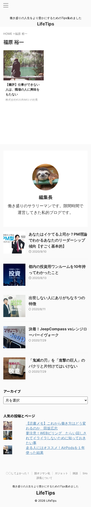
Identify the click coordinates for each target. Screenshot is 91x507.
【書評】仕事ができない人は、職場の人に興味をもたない (23, 89)
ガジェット (61, 473)
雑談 (75, 473)
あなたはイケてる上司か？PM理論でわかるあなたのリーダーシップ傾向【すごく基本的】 (58, 240)
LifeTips (48, 24)
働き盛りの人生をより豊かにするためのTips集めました (45, 486)
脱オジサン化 (42, 473)
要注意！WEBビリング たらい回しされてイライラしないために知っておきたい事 (56, 438)
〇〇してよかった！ (18, 473)
